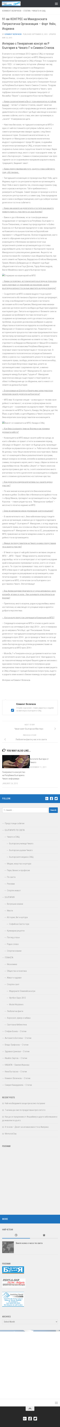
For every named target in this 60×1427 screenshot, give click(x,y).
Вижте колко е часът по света (29, 1243)
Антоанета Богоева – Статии (18, 1038)
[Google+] (46, 798)
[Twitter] (56, 798)
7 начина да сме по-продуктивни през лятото (25, 1110)
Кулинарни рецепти (15, 930)
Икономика (12, 964)
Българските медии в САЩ (21, 857)
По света (11, 877)
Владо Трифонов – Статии (16, 1044)
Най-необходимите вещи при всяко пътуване (25, 1103)
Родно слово (13, 944)
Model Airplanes (16, 1004)
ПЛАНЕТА (9, 957)
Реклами (11, 883)
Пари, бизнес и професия (18, 870)
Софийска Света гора (19, 924)
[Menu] (56, 3)
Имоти (10, 910)
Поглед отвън (13, 937)
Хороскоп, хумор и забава (18, 1018)
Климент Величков (13, 34)
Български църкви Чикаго (21, 850)
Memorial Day (10, 1133)
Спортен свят (13, 984)
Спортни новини (14, 951)
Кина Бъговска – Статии (16, 1071)
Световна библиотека (17, 1024)
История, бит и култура (17, 917)
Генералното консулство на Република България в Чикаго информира (13, 775)
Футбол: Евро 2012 (17, 997)
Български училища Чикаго (21, 843)
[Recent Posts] (16, 1235)
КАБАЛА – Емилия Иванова (17, 1065)
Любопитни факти (15, 1011)
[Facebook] (51, 798)
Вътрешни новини (15, 904)
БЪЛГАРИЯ (10, 897)
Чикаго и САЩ (39, 11)
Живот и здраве (14, 977)
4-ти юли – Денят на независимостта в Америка (26, 1127)
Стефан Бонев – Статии (15, 1031)
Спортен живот (14, 890)
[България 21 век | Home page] (14, 3)
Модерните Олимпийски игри (22, 991)
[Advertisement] (30, 1179)
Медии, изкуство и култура (19, 863)
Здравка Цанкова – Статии (17, 1051)
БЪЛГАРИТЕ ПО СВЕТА (15, 830)
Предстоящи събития (14, 823)
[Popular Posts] (44, 1235)
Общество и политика (17, 971)
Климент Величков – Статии (16, 11)
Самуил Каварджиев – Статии (18, 1085)
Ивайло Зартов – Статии (16, 1058)
